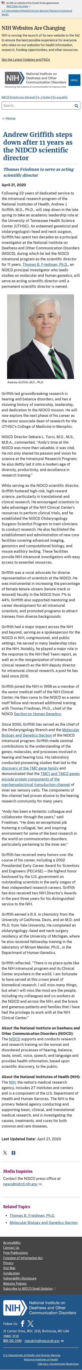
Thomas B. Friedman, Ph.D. (45, 264)
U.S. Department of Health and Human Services (31, 1355)
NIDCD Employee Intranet (18, 97)
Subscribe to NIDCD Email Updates (28, 1288)
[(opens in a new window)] (30, 1323)
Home (10, 118)
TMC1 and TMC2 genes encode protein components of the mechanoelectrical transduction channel (41, 779)
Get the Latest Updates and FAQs (26, 59)
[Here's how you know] (41, 9)
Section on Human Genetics (37, 714)
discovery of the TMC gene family (30, 768)
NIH (12, 1082)
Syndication (11, 1273)
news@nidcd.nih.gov (20, 1184)
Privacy (8, 1263)
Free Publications (15, 1252)
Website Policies (15, 1283)
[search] (76, 105)
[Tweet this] (5, 1153)
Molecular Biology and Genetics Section (44, 1223)
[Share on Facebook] (13, 1153)
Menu (74, 80)
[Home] (36, 80)
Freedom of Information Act (23, 1258)
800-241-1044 (12, 1340)
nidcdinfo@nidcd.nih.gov (42, 1341)
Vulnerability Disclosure (19, 1278)
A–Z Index (44, 97)
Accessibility (12, 1242)
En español (60, 97)
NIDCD (14, 1039)
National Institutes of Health (41, 1359)
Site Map (9, 1268)
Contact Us (11, 1247)
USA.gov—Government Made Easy (58, 1363)
